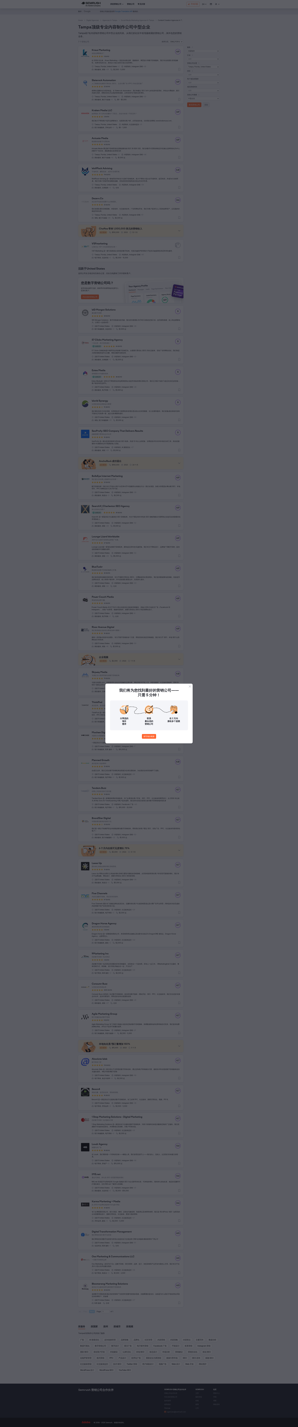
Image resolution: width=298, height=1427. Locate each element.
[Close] (190, 686)
